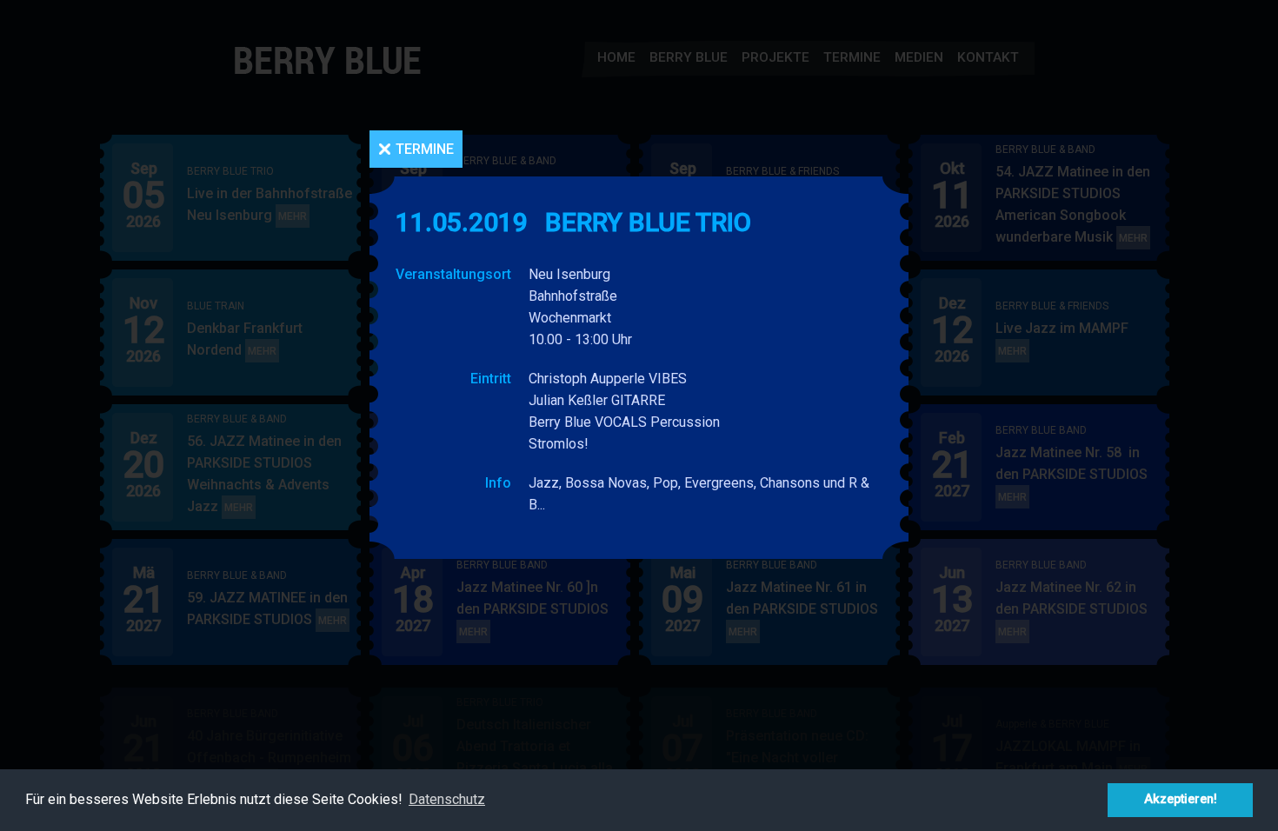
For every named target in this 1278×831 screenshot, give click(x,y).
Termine (425, 149)
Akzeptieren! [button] (1180, 799)
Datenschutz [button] (447, 799)
